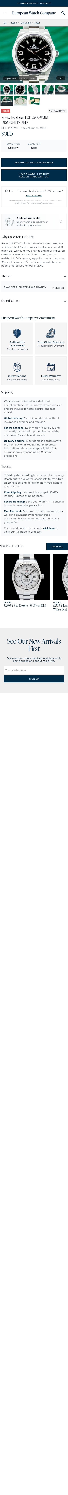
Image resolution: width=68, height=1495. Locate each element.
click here (49, 528)
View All (57, 546)
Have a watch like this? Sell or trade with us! (34, 175)
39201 (37, 23)
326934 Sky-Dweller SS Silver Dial (25, 605)
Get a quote (34, 195)
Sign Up (34, 679)
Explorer (25, 23)
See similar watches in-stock (34, 162)
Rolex (13, 23)
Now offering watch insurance (34, 3)
